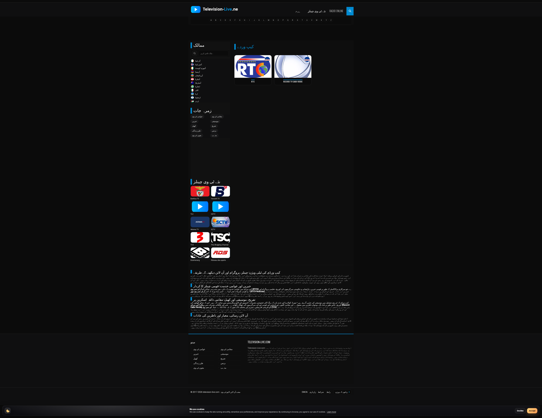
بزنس (214, 131)
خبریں (194, 121)
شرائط (321, 392)
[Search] (194, 53)
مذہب (214, 135)
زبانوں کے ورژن (342, 392)
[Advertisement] (271, 33)
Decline (520, 411)
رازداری (313, 392)
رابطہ (328, 392)
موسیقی (215, 121)
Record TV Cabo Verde (292, 81)
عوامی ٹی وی (197, 116)
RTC (253, 81)
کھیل (194, 126)
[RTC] (253, 66)
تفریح (214, 126)
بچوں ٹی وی (196, 135)
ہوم (297, 11)
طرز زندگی (196, 131)
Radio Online (336, 11)
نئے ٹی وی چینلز (317, 11)
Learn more (331, 412)
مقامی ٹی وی (217, 116)
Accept (532, 411)
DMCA (305, 392)
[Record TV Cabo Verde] (293, 66)
